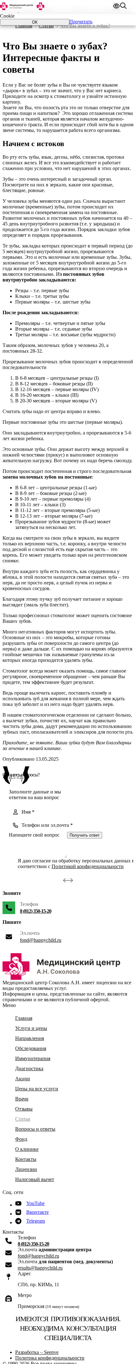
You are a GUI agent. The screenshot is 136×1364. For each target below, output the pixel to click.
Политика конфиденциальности (49, 1358)
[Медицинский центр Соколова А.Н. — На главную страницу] (22, 6)
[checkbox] (12, 864)
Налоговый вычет (34, 1179)
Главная (23, 25)
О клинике (27, 1149)
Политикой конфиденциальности (88, 866)
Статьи (46, 25)
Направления (29, 1038)
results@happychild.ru (40, 1267)
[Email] (9, 1253)
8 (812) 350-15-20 (35, 911)
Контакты (25, 1159)
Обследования (30, 1048)
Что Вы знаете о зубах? (85, 25)
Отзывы (24, 1108)
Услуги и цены (31, 1028)
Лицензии (26, 1169)
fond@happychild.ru (40, 940)
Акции (22, 1078)
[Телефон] (9, 907)
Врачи (21, 1098)
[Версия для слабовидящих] (116, 6)
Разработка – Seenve (37, 1352)
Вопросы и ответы (35, 1129)
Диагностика (29, 1068)
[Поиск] (123, 6)
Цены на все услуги (36, 1088)
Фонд (21, 1139)
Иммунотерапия (32, 1058)
